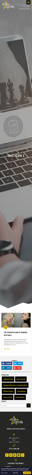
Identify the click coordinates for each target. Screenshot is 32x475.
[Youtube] (18, 455)
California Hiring (8, 379)
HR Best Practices (8, 391)
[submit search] (29, 405)
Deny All (15, 472)
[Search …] (13, 405)
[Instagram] (22, 455)
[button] (28, 2)
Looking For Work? (16, 463)
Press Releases (21, 391)
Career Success (20, 379)
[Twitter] (14, 455)
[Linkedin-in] (10, 455)
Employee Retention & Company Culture (15, 385)
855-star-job (14, 449)
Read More (7, 349)
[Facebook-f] (7, 455)
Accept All (27, 472)
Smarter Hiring (7, 397)
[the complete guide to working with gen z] (16, 320)
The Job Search (20, 397)
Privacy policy (4, 472)
